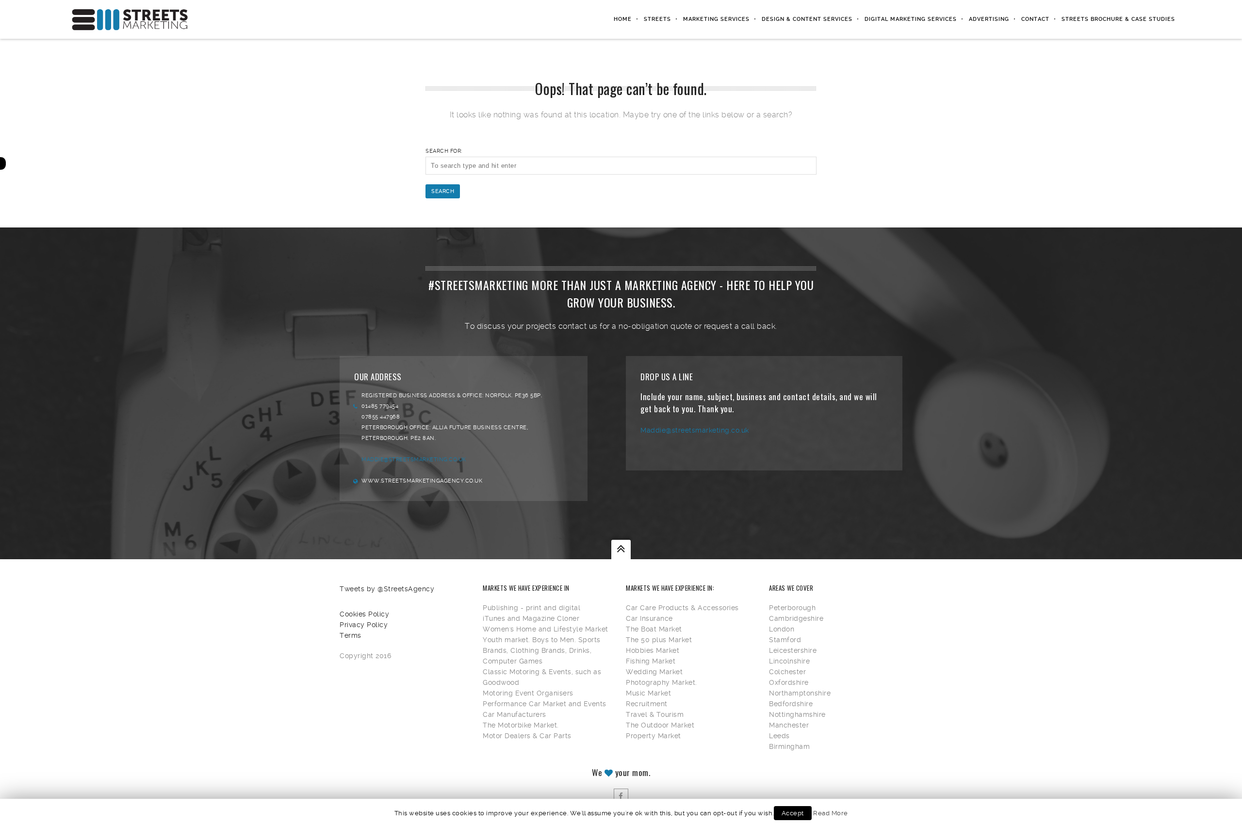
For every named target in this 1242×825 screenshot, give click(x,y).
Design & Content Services (807, 19)
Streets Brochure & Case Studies (1118, 19)
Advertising (989, 19)
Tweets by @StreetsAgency (387, 589)
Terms (350, 635)
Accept (793, 813)
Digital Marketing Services (911, 19)
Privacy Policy (364, 625)
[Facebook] (621, 796)
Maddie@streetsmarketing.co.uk (413, 459)
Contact (1035, 19)
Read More (830, 813)
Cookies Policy (364, 614)
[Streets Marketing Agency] (130, 19)
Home (623, 19)
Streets (657, 19)
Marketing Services (716, 19)
